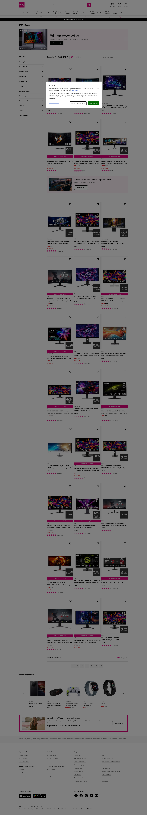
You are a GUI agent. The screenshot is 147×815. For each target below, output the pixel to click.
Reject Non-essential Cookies (78, 103)
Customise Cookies (54, 103)
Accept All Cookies (93, 103)
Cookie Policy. (74, 90)
